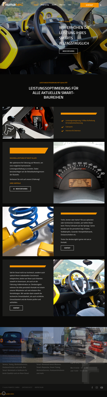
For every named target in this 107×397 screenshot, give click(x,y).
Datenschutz (27, 387)
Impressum (39, 387)
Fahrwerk (69, 126)
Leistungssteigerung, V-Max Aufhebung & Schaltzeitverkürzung (80, 121)
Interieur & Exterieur (73, 130)
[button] (100, 5)
